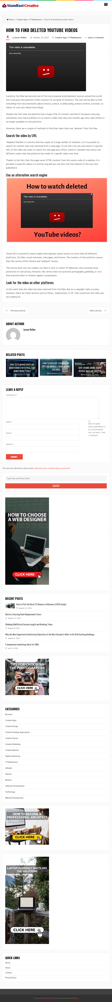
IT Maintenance (35, 19)
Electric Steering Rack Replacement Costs (23, 614)
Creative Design (11, 726)
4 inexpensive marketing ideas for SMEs (22, 644)
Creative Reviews (12, 750)
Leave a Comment (96, 37)
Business (9, 714)
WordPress (74, 998)
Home (11, 19)
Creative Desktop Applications (17, 732)
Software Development (14, 786)
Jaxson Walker (20, 37)
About (7, 968)
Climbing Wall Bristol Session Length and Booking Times (28, 624)
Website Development (14, 798)
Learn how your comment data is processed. (52, 468)
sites (99, 271)
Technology (10, 792)
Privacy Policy (10, 977)
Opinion (8, 774)
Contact (8, 972)
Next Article (96, 310)
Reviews (8, 780)
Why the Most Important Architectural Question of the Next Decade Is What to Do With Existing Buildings (49, 634)
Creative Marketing (12, 744)
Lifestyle (8, 768)
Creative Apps (22, 19)
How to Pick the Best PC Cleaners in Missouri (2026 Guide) (41, 604)
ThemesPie (47, 998)
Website (9, 444)
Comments (11, 395)
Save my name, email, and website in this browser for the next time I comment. (96, 429)
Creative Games (11, 738)
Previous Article (18, 310)
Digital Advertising (12, 756)
